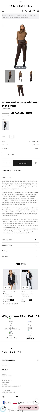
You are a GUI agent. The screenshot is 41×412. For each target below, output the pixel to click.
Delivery (5, 251)
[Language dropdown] (26, 10)
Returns (5, 256)
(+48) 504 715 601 (7, 376)
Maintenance (7, 245)
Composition (7, 240)
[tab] (20, 177)
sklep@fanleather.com (9, 392)
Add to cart (22, 163)
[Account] (30, 10)
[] (5, 287)
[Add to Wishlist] (36, 163)
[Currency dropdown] (22, 10)
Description (6, 177)
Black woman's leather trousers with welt (28, 293)
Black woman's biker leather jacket (9, 293)
